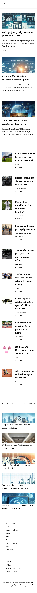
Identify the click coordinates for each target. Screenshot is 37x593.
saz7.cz (4, 4)
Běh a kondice (19, 236)
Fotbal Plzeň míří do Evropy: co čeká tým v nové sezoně (25, 157)
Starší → (32, 403)
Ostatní (4, 50)
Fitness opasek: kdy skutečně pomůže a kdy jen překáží (24, 181)
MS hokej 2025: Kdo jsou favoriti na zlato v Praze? (25, 350)
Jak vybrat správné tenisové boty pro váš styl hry (24, 374)
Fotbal (17, 164)
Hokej (16, 357)
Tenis (16, 381)
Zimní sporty (18, 264)
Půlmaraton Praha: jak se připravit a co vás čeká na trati (25, 229)
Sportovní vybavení (20, 216)
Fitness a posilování (20, 188)
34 (24, 403)
